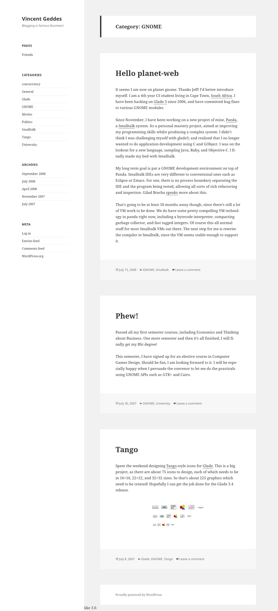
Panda (231, 119)
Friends (27, 55)
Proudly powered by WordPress (139, 595)
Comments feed (33, 248)
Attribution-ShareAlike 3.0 (73, 607)
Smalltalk (29, 129)
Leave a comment (187, 270)
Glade (26, 99)
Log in (26, 233)
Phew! (127, 316)
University (29, 145)
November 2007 (33, 196)
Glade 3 (160, 101)
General (27, 92)
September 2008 (34, 174)
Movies (27, 114)
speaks (172, 192)
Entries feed (31, 241)
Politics (27, 122)
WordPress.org (32, 256)
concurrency (31, 84)
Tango (26, 137)
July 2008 (28, 181)
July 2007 (28, 204)
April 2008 (29, 189)
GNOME (27, 107)
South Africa (221, 95)
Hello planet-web (147, 73)
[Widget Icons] (178, 516)
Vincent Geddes (42, 18)
